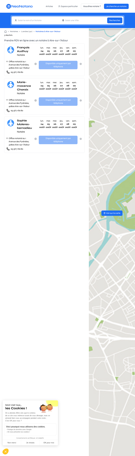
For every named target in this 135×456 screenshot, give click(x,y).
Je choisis (30, 443)
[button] (5, 451)
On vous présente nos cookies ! (18, 432)
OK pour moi (49, 443)
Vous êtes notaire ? (92, 6)
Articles (49, 6)
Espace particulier (69, 6)
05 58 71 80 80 (17, 72)
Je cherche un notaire (116, 6)
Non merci (12, 443)
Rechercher (114, 20)
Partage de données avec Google (19, 429)
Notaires (14, 31)
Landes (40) (26, 31)
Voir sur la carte (113, 213)
